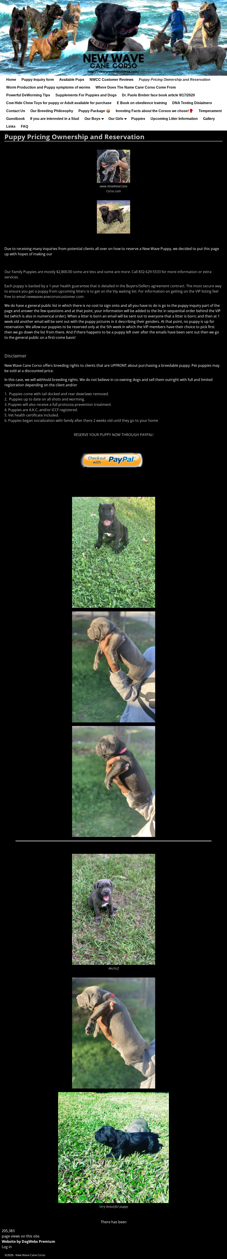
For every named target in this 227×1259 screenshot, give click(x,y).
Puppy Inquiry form (38, 79)
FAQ (24, 126)
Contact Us (15, 111)
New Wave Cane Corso (30, 1255)
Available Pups (71, 79)
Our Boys (92, 119)
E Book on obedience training (142, 103)
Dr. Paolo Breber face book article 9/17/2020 (158, 95)
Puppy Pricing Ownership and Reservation (174, 79)
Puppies (138, 119)
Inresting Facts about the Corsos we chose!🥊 (154, 111)
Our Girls (115, 119)
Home (11, 79)
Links (11, 126)
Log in (7, 1246)
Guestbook (15, 119)
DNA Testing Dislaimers (192, 103)
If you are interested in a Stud (54, 119)
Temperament (210, 111)
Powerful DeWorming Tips (28, 95)
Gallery (209, 119)
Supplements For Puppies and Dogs (86, 95)
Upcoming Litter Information (174, 119)
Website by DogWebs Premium (28, 1241)
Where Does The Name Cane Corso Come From (136, 87)
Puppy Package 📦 (94, 111)
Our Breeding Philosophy (51, 111)
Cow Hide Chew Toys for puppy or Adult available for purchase (59, 103)
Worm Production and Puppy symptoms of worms (48, 87)
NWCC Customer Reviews (111, 79)
